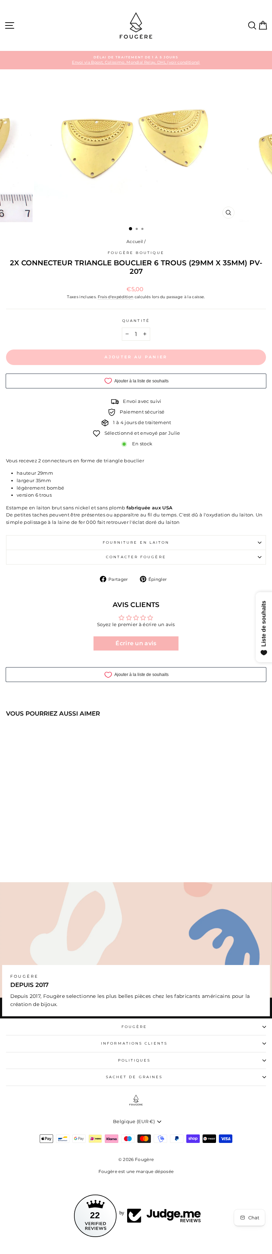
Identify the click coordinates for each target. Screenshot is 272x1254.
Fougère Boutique (136, 252)
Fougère (134, 1026)
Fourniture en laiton (136, 542)
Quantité (136, 320)
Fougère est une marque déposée (136, 1171)
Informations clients (134, 1043)
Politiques (134, 1060)
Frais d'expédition (116, 296)
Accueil (134, 241)
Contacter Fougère (136, 557)
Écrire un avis (136, 643)
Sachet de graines (134, 1077)
